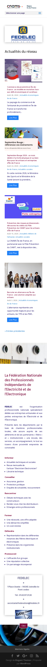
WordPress (25, 663)
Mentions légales (22, 649)
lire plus (13, 117)
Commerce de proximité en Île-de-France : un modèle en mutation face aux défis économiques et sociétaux (23, 90)
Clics (24, 626)
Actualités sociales (25, 169)
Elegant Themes (23, 660)
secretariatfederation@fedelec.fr (23, 603)
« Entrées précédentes (15, 331)
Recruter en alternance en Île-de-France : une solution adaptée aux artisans (21, 295)
